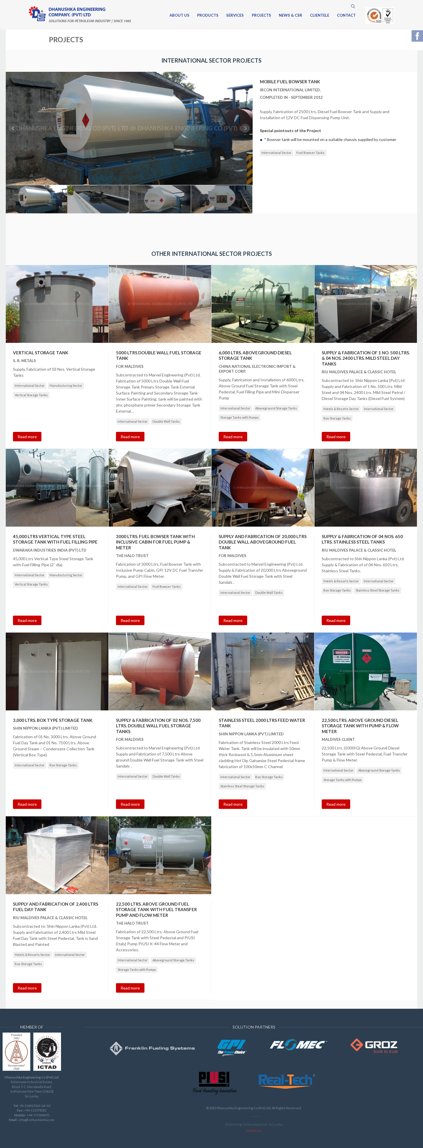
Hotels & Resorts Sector (341, 409)
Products (207, 15)
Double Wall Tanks (166, 421)
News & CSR (290, 15)
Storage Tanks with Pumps (239, 417)
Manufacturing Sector (65, 385)
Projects (261, 15)
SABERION (254, 1130)
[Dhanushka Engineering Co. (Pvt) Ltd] (80, 14)
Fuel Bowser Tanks (310, 152)
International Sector (276, 152)
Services (235, 15)
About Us (179, 15)
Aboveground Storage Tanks (276, 408)
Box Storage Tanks (337, 418)
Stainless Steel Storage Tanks (377, 590)
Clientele (319, 15)
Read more (27, 436)
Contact (346, 15)
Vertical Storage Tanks (31, 395)
